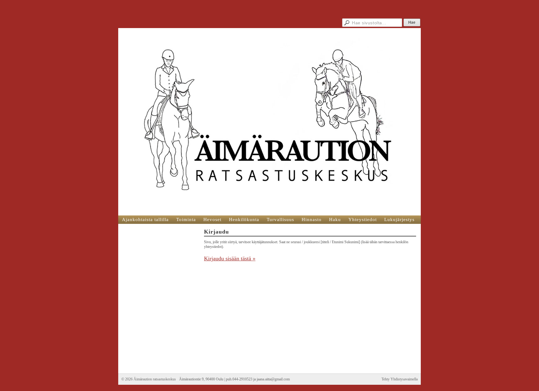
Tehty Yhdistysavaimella (399, 379)
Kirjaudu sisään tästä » (229, 258)
